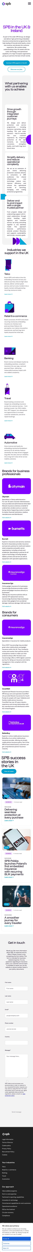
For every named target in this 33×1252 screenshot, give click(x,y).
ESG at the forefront (8, 1209)
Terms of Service (7, 1142)
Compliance (6, 1215)
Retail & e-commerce (9, 1170)
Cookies (4, 1155)
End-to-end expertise (9, 1194)
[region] (16, 1237)
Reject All (5, 1248)
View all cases (9, 771)
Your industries (8, 1162)
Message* (8, 1050)
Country (7, 1036)
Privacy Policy (6, 1149)
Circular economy (8, 1212)
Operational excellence (9, 1206)
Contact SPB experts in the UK (16, 63)
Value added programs (9, 1191)
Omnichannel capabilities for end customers (16, 1203)
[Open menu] (29, 3)
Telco (4, 1167)
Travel (4, 1176)
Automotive (6, 1179)
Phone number (9, 1023)
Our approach (8, 1187)
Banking (4, 1173)
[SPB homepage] (6, 3)
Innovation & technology (10, 1200)
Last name (8, 996)
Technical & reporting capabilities (13, 1197)
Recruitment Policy (8, 1152)
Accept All (6, 1238)
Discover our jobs (16, 69)
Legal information (7, 1139)
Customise (6, 1243)
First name (8, 982)
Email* (7, 1009)
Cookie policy (6, 1145)
